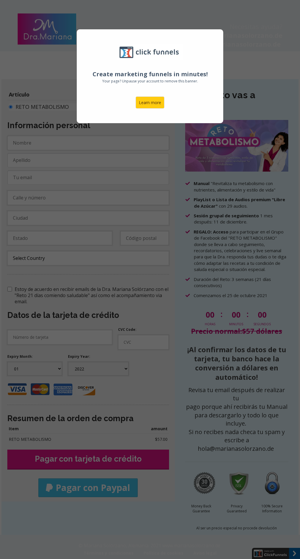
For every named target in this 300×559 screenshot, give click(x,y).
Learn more (150, 102)
